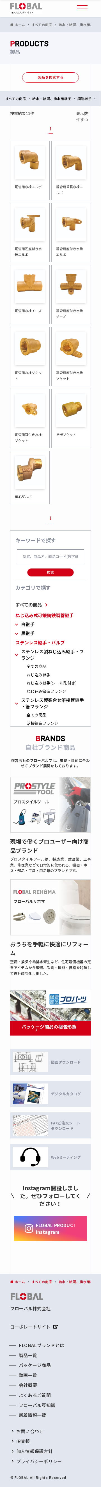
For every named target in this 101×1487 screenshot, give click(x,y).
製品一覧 (28, 1355)
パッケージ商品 (35, 1365)
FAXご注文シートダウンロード (65, 1125)
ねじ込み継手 (38, 674)
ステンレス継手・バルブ (40, 642)
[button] (82, 8)
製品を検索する (50, 77)
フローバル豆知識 (37, 1405)
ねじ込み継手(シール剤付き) (52, 683)
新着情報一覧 (32, 1415)
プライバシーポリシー (39, 1461)
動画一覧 (28, 1375)
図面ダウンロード (66, 1062)
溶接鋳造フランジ (42, 723)
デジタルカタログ (66, 1093)
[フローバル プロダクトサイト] (26, 8)
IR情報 (23, 1441)
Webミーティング (66, 1157)
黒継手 (28, 633)
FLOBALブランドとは (42, 1345)
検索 (50, 572)
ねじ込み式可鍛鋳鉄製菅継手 (44, 615)
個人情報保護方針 (34, 1451)
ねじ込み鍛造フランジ (46, 691)
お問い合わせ (30, 1431)
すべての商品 (28, 604)
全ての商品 (36, 666)
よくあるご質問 (35, 1395)
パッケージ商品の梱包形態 (49, 1026)
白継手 (28, 624)
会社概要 (28, 1385)
